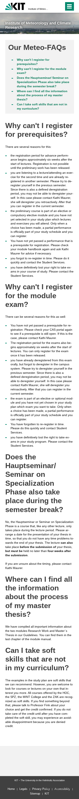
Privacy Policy (41, 789)
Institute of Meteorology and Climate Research (38, 9)
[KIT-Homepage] (15, 6)
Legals (23, 789)
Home (11, 789)
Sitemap (35, 793)
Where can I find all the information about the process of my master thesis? (42, 95)
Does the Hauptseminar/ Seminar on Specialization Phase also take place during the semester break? (43, 82)
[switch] (53, 6)
